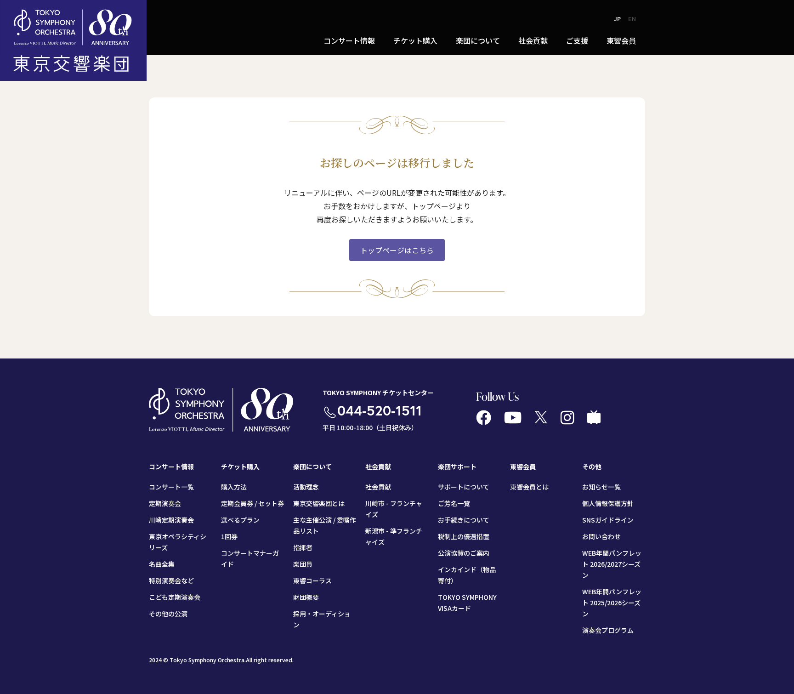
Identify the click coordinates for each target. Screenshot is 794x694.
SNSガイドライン (608, 519)
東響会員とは (529, 486)
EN (632, 18)
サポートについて (463, 486)
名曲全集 (162, 564)
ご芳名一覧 (454, 503)
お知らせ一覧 (601, 486)
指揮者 (302, 547)
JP (617, 18)
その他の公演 (168, 613)
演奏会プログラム (608, 630)
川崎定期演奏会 (171, 519)
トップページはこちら (397, 250)
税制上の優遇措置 (463, 536)
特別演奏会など (171, 580)
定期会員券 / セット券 (252, 503)
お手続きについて (463, 519)
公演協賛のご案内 (463, 552)
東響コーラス (312, 580)
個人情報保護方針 (608, 503)
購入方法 (234, 486)
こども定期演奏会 (174, 597)
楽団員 (302, 564)
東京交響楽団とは (319, 503)
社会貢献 (378, 486)
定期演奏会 (165, 503)
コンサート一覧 (171, 486)
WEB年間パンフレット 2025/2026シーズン (611, 602)
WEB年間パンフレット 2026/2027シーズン (611, 564)
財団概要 (306, 597)
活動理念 (306, 486)
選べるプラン (240, 519)
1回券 (229, 536)
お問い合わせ (601, 536)
